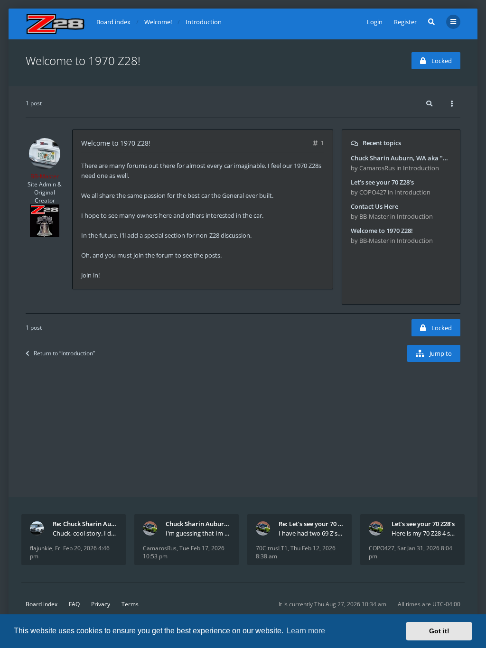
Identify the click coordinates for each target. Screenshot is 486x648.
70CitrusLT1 (272, 548)
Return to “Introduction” (64, 353)
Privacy (100, 604)
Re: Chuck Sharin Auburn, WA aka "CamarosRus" (85, 523)
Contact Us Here (374, 206)
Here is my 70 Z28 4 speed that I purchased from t (424, 533)
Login (375, 22)
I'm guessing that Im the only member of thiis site (198, 533)
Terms (130, 604)
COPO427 (381, 548)
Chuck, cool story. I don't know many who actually (85, 533)
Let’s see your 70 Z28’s (382, 182)
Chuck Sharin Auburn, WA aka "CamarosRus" (198, 523)
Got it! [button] (439, 631)
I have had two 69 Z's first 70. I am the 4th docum (311, 533)
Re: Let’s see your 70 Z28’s (311, 523)
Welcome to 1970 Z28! (83, 60)
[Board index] (55, 24)
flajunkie (41, 548)
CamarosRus (160, 548)
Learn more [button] (306, 631)
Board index (41, 604)
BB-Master (44, 176)
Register (405, 22)
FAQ (74, 604)
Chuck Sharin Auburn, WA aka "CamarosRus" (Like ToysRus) (401, 158)
